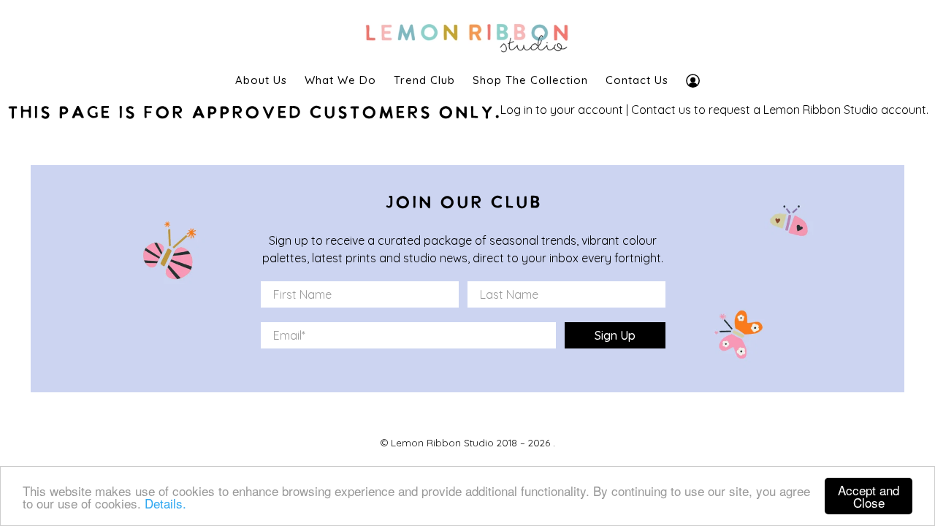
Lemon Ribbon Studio (442, 443)
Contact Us (637, 80)
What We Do (340, 80)
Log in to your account (561, 109)
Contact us (661, 109)
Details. (165, 503)
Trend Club (424, 80)
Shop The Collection (530, 80)
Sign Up (615, 335)
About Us (261, 80)
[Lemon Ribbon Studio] (467, 34)
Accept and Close (868, 496)
